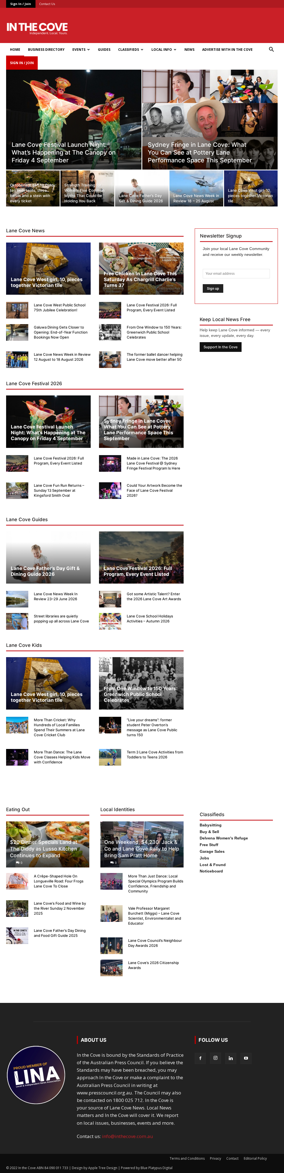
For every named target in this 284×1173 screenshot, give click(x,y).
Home (15, 49)
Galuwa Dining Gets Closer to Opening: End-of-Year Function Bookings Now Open (61, 332)
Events (78, 49)
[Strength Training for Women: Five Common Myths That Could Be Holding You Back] (87, 188)
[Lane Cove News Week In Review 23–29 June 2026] (17, 599)
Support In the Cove (221, 347)
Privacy (215, 1158)
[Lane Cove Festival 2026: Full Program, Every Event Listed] (110, 310)
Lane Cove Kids (24, 645)
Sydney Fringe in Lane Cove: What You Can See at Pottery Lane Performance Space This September (138, 429)
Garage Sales (212, 851)
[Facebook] (200, 1058)
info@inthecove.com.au (127, 1136)
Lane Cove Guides (27, 519)
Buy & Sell (209, 831)
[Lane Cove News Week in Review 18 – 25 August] (196, 188)
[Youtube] (246, 1058)
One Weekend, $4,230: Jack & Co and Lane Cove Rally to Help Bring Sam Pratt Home (141, 848)
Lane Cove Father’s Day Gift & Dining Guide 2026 (45, 571)
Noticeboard (211, 871)
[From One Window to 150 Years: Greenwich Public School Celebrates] (110, 332)
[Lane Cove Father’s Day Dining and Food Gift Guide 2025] (17, 935)
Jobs (204, 858)
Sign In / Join (20, 4)
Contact (232, 1158)
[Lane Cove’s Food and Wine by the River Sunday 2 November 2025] (17, 908)
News (189, 49)
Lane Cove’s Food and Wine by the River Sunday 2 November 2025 (60, 908)
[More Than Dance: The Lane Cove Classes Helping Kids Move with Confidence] (17, 757)
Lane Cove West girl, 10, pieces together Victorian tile (47, 282)
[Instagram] (215, 1058)
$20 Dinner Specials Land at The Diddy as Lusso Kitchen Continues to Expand (43, 848)
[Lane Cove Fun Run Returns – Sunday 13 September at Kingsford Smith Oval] (17, 490)
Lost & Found (213, 864)
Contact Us (47, 4)
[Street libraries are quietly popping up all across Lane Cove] (17, 621)
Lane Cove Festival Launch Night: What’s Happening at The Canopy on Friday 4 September (48, 432)
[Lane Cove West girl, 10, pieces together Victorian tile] (251, 188)
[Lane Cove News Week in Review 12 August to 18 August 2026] (17, 359)
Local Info (161, 49)
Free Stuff (209, 844)
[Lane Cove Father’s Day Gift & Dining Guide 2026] (142, 188)
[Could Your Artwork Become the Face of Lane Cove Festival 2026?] (110, 490)
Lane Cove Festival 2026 (34, 383)
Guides (104, 49)
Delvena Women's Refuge (224, 838)
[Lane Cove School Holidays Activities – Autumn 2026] (110, 621)
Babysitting (211, 825)
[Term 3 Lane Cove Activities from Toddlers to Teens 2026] (110, 757)
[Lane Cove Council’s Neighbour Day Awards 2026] (111, 945)
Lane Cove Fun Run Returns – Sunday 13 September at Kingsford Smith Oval (59, 490)
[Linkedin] (230, 1058)
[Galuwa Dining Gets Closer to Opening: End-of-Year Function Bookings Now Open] (17, 332)
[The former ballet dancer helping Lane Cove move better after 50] (110, 359)
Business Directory (46, 49)
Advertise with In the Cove (227, 49)
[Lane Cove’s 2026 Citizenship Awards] (111, 968)
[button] (271, 50)
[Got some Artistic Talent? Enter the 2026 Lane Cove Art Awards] (110, 599)
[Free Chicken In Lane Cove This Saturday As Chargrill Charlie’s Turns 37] (141, 269)
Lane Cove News (25, 230)
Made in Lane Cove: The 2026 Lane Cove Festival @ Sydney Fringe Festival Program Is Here (153, 463)
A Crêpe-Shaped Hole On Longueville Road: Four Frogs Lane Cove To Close (58, 881)
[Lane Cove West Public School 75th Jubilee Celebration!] (17, 310)
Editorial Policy (255, 1158)
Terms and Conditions (187, 1158)
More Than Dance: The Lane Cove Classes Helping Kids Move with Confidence (62, 757)
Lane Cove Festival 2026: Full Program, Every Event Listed (138, 571)
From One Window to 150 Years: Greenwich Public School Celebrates (154, 332)
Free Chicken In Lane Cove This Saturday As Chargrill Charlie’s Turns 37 (140, 279)
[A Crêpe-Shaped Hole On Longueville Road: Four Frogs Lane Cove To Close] (17, 881)
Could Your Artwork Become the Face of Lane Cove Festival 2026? (154, 490)
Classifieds (128, 49)
